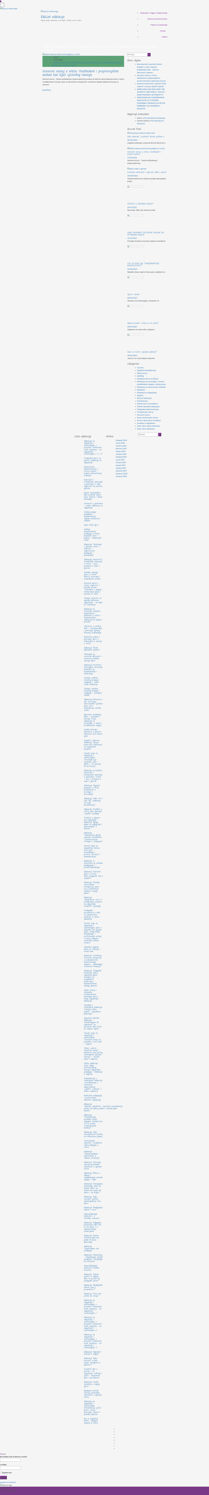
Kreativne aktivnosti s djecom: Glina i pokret (146, 172)
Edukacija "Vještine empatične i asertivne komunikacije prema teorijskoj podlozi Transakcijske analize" (103, 1107)
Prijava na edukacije (159, 25)
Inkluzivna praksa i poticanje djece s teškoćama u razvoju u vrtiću (93, 640)
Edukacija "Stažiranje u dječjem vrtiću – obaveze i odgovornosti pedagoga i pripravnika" (93, 550)
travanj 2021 (121, 462)
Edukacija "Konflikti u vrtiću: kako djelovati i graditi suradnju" (93, 811)
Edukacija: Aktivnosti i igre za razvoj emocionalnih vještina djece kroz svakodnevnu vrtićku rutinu (93, 705)
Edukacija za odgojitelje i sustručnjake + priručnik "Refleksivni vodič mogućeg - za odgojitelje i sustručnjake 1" (93, 1307)
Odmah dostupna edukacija (148, 407)
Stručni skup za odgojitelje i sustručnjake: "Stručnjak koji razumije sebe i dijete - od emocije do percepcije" (92, 760)
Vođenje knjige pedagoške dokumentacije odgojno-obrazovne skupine (92, 516)
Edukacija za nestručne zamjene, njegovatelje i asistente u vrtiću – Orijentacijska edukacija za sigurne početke (93, 615)
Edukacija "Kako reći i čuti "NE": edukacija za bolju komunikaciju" (93, 802)
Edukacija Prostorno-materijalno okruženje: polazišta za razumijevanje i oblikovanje (93, 669)
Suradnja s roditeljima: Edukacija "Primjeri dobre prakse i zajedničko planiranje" (93, 1009)
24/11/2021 (132, 207)
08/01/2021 (132, 298)
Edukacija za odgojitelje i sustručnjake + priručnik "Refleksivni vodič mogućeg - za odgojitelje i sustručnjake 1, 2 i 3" (93, 447)
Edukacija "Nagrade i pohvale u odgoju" (92, 1353)
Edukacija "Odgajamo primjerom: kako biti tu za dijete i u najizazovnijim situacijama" (92, 1227)
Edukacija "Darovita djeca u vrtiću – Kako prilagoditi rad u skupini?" (93, 875)
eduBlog (140, 376)
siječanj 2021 (121, 471)
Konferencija (142, 401)
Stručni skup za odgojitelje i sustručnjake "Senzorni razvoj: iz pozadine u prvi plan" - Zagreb (93, 1038)
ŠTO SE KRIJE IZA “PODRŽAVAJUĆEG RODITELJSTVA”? (143, 264)
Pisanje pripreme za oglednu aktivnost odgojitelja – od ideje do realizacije (93, 601)
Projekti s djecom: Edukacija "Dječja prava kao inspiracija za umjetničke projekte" (93, 745)
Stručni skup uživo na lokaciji (149, 420)
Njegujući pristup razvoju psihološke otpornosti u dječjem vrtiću (93, 1394)
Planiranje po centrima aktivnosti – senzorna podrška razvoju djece (93, 657)
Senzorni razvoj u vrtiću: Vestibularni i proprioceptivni (144, 153)
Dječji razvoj (142, 373)
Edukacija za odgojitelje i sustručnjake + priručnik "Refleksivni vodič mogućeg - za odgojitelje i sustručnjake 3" (93, 1341)
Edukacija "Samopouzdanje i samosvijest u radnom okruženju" (92, 1155)
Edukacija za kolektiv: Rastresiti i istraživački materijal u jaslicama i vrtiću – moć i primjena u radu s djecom (93, 776)
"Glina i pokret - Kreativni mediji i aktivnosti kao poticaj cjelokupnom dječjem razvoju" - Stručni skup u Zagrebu (93, 1054)
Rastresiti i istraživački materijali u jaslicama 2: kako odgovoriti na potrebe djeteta (93, 484)
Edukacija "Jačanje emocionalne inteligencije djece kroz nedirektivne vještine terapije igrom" (92, 888)
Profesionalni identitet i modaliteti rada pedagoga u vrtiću (93, 1144)
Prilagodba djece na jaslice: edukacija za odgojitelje (92, 460)
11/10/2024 (132, 158)
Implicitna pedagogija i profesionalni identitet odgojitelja (93, 1098)
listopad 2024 (121, 440)
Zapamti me (6, 1473)
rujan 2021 (120, 460)
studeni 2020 (121, 476)
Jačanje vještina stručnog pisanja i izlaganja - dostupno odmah (93, 692)
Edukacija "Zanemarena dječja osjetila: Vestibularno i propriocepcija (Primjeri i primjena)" (93, 837)
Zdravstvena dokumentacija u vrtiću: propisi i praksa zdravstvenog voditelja (93, 471)
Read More (46, 90)
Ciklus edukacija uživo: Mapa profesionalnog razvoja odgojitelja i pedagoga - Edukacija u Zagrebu (93, 1069)
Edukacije (141, 390)
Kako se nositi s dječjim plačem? (142, 352)
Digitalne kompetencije (146, 370)
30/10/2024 (132, 140)
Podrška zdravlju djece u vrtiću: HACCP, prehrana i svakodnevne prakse (92, 575)
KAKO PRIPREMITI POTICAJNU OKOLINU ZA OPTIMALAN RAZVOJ (145, 233)
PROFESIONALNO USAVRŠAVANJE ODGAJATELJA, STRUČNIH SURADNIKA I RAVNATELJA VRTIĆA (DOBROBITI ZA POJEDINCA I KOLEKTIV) (151, 103)
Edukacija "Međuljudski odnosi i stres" (93, 1208)
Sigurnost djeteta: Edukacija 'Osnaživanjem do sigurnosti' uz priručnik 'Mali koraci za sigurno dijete (93, 1023)
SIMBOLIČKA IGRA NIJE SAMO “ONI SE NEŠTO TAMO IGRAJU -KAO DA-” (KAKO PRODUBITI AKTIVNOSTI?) (151, 92)
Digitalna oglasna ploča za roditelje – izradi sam (92, 949)
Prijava (164, 37)
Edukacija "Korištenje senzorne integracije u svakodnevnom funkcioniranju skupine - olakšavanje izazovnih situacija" (93, 961)
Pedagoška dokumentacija (148, 409)
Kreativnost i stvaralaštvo (147, 404)
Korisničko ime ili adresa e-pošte (13, 1457)
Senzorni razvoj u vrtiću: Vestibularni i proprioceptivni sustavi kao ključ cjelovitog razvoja (80, 73)
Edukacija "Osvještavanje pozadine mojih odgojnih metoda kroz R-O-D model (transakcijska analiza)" (93, 1121)
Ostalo (163, 31)
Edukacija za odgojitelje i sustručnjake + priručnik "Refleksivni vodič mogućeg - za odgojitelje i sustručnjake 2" (93, 1324)
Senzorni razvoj (69, 65)
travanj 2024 (121, 446)
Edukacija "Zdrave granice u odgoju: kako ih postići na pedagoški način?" (92, 1277)
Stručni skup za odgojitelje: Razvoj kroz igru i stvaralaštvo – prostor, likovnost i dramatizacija (92, 851)
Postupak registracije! (9, 1494)
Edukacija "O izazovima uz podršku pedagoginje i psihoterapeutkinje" (93, 864)
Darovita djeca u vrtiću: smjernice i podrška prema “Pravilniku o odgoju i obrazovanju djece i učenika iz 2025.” (93, 589)
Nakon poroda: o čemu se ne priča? (143, 323)
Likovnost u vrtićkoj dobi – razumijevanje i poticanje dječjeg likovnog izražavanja (93, 629)
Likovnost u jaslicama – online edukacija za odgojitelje (93, 505)
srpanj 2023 (121, 451)
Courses (140, 368)
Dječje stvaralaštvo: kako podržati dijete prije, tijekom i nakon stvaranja (93, 496)
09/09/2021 (132, 269)
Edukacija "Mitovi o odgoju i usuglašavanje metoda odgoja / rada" (93, 1176)
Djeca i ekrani (133, 294)
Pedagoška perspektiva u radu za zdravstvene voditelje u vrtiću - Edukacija (92, 915)
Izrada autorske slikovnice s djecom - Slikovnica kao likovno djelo (93, 733)
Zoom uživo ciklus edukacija (148, 426)
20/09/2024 (132, 176)
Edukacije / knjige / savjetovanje (153, 13)
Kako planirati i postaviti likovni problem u (145, 136)
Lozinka (3, 1465)
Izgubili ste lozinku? (8, 1482)
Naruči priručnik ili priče (157, 19)
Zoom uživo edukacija (146, 429)
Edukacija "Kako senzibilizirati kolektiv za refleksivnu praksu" (93, 1134)
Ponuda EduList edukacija (154, 118)
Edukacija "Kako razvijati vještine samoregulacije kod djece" (92, 1200)
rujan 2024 (120, 443)
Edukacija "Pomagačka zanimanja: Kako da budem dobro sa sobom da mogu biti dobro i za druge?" (93, 1188)
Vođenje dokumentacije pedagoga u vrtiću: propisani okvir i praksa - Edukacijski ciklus (92, 535)
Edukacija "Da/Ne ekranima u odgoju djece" (92, 1384)
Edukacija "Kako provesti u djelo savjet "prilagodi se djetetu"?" (92, 1361)
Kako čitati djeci (91, 525)
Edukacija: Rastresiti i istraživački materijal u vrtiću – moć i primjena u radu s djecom (93, 564)
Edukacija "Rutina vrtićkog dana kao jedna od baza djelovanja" (91, 1239)
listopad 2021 (121, 457)
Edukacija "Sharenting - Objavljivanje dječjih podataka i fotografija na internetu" (93, 1258)
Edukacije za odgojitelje (147, 393)
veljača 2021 (121, 468)
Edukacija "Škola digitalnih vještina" (92, 649)
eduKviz (140, 395)
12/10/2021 (132, 238)
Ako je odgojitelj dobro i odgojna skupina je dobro (91, 1421)
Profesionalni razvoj (145, 412)
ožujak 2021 (121, 465)
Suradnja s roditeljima (146, 423)
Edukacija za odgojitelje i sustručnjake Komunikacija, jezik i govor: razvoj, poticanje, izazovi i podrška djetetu (93, 1408)
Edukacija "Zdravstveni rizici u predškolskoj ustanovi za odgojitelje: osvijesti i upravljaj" (93, 902)
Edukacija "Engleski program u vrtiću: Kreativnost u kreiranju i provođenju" (92, 790)
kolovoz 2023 (121, 449)
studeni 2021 (121, 454)
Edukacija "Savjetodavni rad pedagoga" (91, 1248)
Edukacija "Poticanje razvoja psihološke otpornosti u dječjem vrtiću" (93, 1165)
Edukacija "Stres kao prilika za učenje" (92, 1294)
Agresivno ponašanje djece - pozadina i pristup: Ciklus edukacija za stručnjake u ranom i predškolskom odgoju (93, 720)
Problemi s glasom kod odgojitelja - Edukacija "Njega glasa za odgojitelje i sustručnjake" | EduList (93, 823)
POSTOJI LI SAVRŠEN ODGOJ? (140, 203)
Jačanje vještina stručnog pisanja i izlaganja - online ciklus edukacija (92, 681)
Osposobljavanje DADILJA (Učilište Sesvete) (91, 1268)
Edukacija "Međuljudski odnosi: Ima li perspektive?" (93, 1287)
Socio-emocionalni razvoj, (147, 418)
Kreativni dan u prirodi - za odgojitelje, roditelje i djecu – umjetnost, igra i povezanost (93, 1373)
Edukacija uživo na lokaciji (64, 63)
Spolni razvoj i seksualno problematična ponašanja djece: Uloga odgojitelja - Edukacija (92, 995)
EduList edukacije (53, 17)
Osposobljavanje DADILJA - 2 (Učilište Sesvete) (92, 1216)
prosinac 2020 (121, 474)
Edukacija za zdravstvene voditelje (151, 387)
